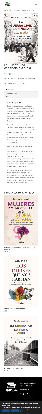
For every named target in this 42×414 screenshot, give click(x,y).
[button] (34, 16)
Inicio (6, 10)
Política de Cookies (33, 407)
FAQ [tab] (7, 96)
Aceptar (6, 411)
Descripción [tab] (10, 90)
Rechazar (15, 411)
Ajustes (24, 411)
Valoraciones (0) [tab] (11, 93)
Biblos (11, 10)
